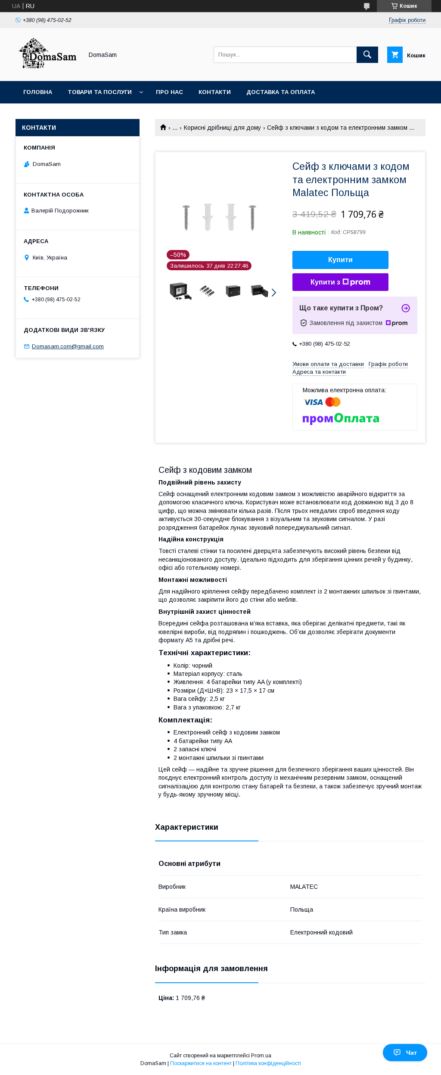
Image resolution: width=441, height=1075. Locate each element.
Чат (411, 1052)
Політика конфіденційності (268, 1063)
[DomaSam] (47, 69)
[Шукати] (367, 55)
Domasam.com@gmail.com (68, 346)
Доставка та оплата (280, 92)
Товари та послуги (100, 92)
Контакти (215, 92)
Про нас (169, 92)
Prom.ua (261, 1056)
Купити (340, 259)
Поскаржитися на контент (201, 1063)
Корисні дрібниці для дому (222, 127)
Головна (37, 92)
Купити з (325, 282)
